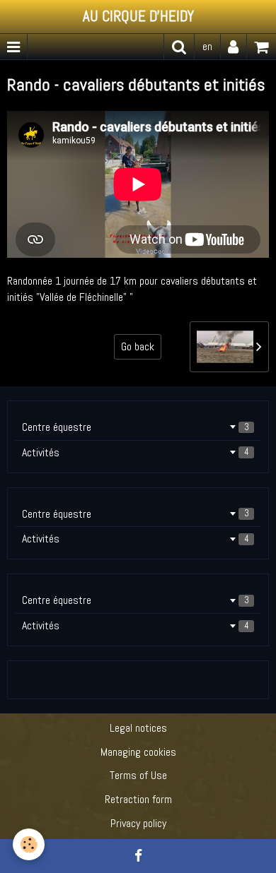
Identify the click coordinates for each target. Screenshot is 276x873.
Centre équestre (135, 427)
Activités (135, 452)
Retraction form (138, 799)
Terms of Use (138, 775)
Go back (137, 346)
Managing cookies (138, 751)
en (207, 46)
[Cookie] (29, 844)
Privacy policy (138, 823)
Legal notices (138, 727)
